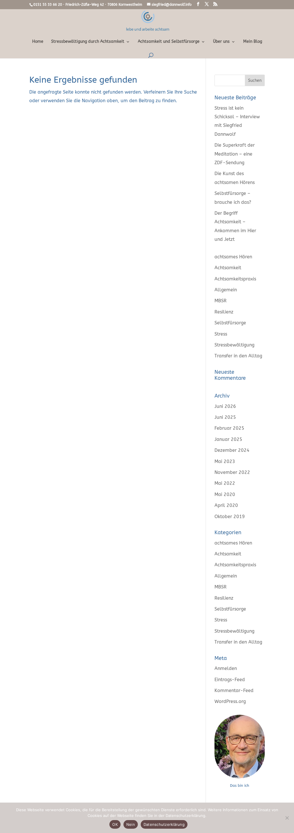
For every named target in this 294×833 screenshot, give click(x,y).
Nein (130, 824)
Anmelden (225, 668)
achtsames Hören (233, 256)
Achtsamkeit (227, 267)
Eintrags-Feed (229, 679)
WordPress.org (230, 701)
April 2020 (226, 505)
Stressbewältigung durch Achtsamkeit (87, 42)
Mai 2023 (224, 461)
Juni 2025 (225, 417)
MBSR (220, 300)
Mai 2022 (224, 483)
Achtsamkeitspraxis (235, 279)
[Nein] (287, 818)
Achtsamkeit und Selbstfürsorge (169, 42)
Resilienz (223, 312)
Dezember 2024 (231, 450)
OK (115, 824)
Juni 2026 (225, 406)
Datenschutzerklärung (164, 824)
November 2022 (232, 472)
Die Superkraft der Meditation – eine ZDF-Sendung (234, 153)
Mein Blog (252, 42)
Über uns (221, 42)
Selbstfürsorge (230, 323)
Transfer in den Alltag (238, 356)
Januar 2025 (228, 439)
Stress (220, 334)
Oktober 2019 (229, 516)
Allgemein (225, 289)
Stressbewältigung (234, 345)
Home (37, 42)
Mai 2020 (224, 494)
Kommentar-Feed (234, 690)
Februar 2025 (229, 428)
